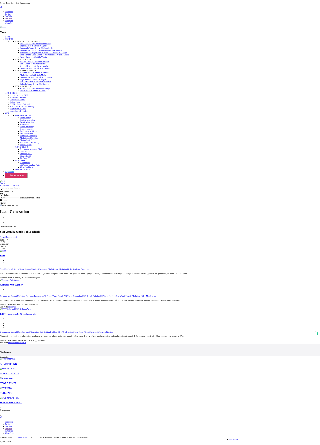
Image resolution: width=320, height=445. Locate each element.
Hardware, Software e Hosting (22, 106)
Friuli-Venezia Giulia (44, 55)
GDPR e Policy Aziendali (20, 104)
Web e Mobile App (27, 167)
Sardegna (35, 88)
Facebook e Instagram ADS (31, 149)
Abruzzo (34, 73)
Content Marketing (27, 120)
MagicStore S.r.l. (24, 437)
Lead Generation (26, 133)
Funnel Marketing (27, 127)
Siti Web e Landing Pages (30, 165)
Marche (35, 68)
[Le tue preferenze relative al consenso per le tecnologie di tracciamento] (317, 333)
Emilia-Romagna (41, 50)
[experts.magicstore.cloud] (3, 27)
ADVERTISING (22, 147)
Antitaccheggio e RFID (19, 95)
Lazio (33, 64)
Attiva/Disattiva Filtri (8, 237)
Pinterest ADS (25, 156)
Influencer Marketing (28, 136)
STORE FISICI (11, 93)
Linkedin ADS (26, 154)
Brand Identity (25, 118)
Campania (36, 77)
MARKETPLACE (22, 169)
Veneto (33, 57)
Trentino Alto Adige (43, 52)
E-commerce (25, 163)
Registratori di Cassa (18, 109)
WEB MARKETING (23, 115)
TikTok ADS (25, 158)
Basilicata (35, 82)
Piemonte (35, 43)
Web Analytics (26, 145)
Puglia (33, 79)
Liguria (33, 46)
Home (7, 37)
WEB (7, 113)
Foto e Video (15, 102)
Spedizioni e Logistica (19, 111)
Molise (33, 75)
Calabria (34, 84)
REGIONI (9, 39)
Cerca (2, 183)
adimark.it (12, 307)
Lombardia (36, 48)
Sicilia (33, 91)
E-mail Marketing (27, 122)
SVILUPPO (20, 160)
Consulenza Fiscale (17, 100)
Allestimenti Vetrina (18, 97)
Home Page (233, 439)
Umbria (34, 66)
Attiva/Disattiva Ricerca (9, 185)
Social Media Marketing (29, 142)
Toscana (34, 61)
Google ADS (25, 151)
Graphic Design (26, 129)
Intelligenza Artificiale (28, 131)
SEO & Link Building (29, 140)
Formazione (24, 124)
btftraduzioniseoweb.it (17, 343)
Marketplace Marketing (29, 138)
